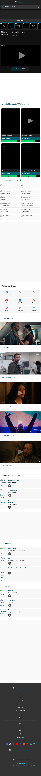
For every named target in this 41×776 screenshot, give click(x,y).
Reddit (33, 302)
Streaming (20, 703)
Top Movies (6, 543)
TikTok (6, 310)
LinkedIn (20, 302)
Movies (20, 697)
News (20, 717)
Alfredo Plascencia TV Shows (13, 104)
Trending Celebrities (9, 180)
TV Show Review (12, 504)
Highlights (20, 20)
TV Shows (20, 700)
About (20, 723)
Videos (20, 714)
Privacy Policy (20, 737)
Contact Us (20, 727)
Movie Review (12, 482)
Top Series (5, 585)
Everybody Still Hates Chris (29, 171)
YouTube (7, 302)
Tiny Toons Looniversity (8, 171)
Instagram (33, 295)
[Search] (38, 7)
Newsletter (20, 310)
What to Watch (20, 710)
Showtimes (20, 707)
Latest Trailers (7, 318)
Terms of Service (20, 734)
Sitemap (20, 730)
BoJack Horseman (7, 135)
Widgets (34, 310)
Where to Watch (6, 138)
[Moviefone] (20, 2)
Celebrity (15, 35)
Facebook (6, 295)
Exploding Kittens (27, 135)
